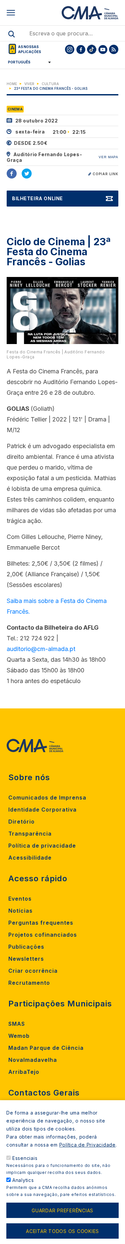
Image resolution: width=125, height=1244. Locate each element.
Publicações (26, 946)
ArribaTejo (23, 1071)
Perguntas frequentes (40, 922)
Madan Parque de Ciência (46, 1047)
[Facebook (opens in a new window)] (12, 174)
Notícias (20, 910)
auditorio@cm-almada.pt (41, 648)
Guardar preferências (62, 1210)
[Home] (90, 12)
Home (12, 84)
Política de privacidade (42, 845)
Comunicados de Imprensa (47, 797)
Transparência (30, 833)
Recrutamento (29, 982)
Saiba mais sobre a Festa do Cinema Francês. (57, 606)
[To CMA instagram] (69, 49)
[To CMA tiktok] (91, 49)
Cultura (50, 84)
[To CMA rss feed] (113, 49)
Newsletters (26, 958)
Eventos (20, 898)
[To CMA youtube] (102, 49)
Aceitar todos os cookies (62, 1231)
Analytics (23, 1180)
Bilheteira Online (37, 198)
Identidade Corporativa (42, 809)
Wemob (19, 1035)
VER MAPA (108, 157)
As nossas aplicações (29, 49)
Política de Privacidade (87, 1145)
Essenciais (25, 1158)
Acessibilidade (30, 857)
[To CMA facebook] (80, 49)
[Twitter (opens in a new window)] (27, 174)
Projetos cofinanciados (42, 934)
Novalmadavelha (32, 1059)
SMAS (16, 1023)
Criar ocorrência (33, 970)
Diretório (21, 821)
